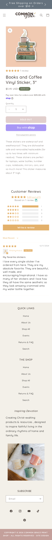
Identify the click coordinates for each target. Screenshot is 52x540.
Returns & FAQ (26, 342)
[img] (9, 246)
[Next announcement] (45, 4)
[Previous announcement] (7, 4)
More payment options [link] (26, 135)
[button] (41, 15)
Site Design (42, 535)
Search (26, 349)
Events (26, 335)
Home (26, 316)
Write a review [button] (26, 227)
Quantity (10, 103)
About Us (26, 322)
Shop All (26, 329)
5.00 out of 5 (34, 197)
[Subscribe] (40, 498)
